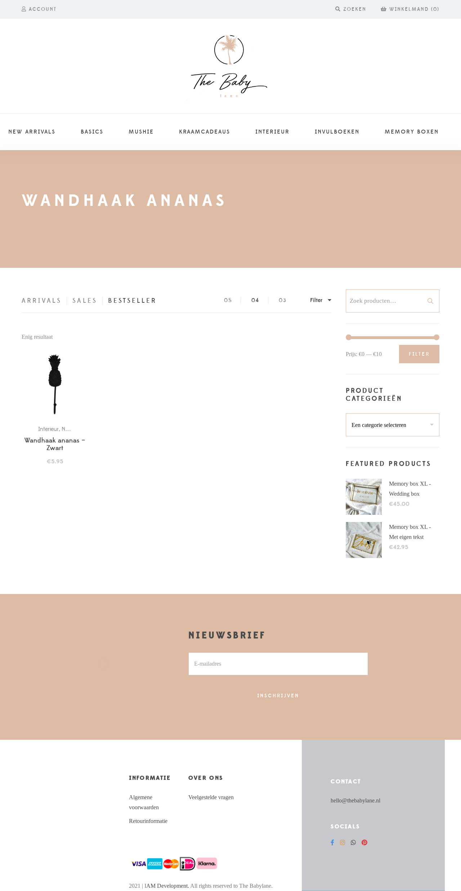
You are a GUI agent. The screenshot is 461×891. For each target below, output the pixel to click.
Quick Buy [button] (58, 384)
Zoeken (430, 300)
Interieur (48, 429)
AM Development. (167, 886)
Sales (84, 301)
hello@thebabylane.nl (355, 800)
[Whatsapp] (353, 843)
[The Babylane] (230, 66)
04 (255, 300)
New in (70, 429)
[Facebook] (332, 843)
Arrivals (42, 301)
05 (228, 300)
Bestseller (132, 301)
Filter (419, 354)
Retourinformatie (148, 821)
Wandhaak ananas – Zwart (54, 445)
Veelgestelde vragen (211, 797)
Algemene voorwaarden (144, 802)
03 (283, 300)
